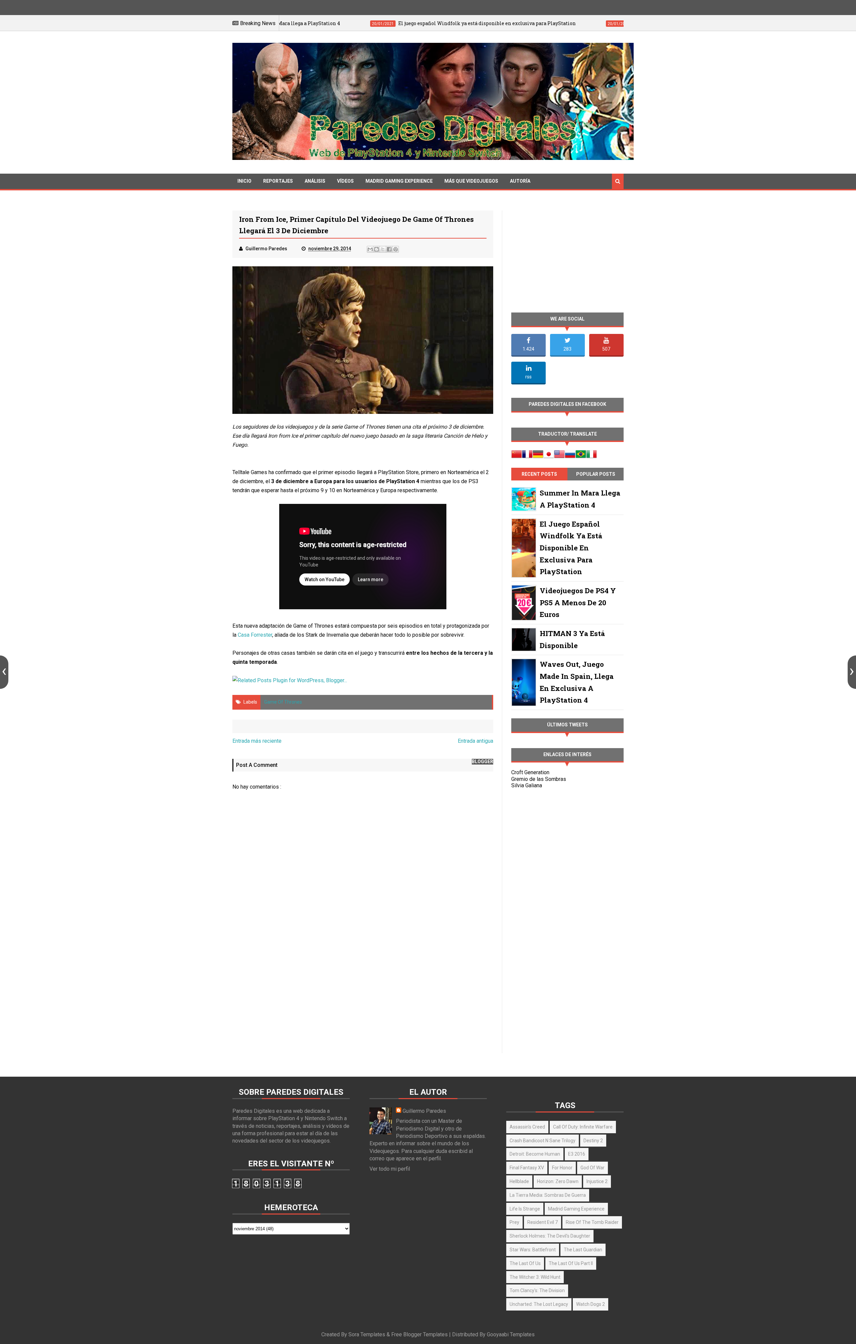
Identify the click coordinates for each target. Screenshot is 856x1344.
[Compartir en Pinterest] (395, 249)
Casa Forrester (255, 635)
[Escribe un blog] (376, 249)
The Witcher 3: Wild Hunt (535, 1277)
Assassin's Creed (527, 1127)
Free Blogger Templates (419, 1334)
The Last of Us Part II (571, 1263)
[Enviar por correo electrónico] (370, 249)
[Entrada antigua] (852, 672)
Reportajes (278, 181)
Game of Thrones (283, 702)
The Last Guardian (583, 1249)
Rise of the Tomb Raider (592, 1222)
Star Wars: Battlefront (533, 1249)
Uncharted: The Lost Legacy (539, 1304)
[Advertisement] (362, 996)
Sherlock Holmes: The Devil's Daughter (550, 1236)
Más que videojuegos (471, 181)
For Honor (562, 1167)
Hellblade (519, 1181)
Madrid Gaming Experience (399, 181)
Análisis (315, 181)
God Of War (592, 1167)
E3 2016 (576, 1154)
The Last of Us (525, 1263)
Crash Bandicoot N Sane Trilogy (542, 1140)
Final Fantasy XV (527, 1167)
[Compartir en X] (383, 249)
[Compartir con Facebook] (389, 249)
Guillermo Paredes (424, 1111)
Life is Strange (525, 1209)
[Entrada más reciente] (4, 672)
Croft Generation (530, 772)
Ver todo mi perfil (389, 1169)
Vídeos (345, 181)
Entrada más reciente (257, 741)
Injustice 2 (597, 1181)
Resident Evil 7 (542, 1222)
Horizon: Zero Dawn (557, 1181)
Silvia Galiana (526, 785)
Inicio (244, 181)
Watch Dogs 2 (590, 1304)
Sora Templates (366, 1334)
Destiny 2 (593, 1140)
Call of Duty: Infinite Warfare (583, 1127)
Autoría (520, 181)
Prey (514, 1222)
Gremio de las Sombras (538, 779)
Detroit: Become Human (535, 1154)
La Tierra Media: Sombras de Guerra (548, 1195)
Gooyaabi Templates (511, 1334)
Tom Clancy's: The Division (537, 1290)
